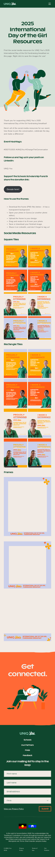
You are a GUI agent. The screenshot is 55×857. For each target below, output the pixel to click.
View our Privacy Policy (14, 809)
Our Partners (27, 745)
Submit (45, 809)
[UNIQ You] (10, 4)
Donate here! (13, 189)
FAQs (27, 750)
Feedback (27, 756)
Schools (27, 740)
